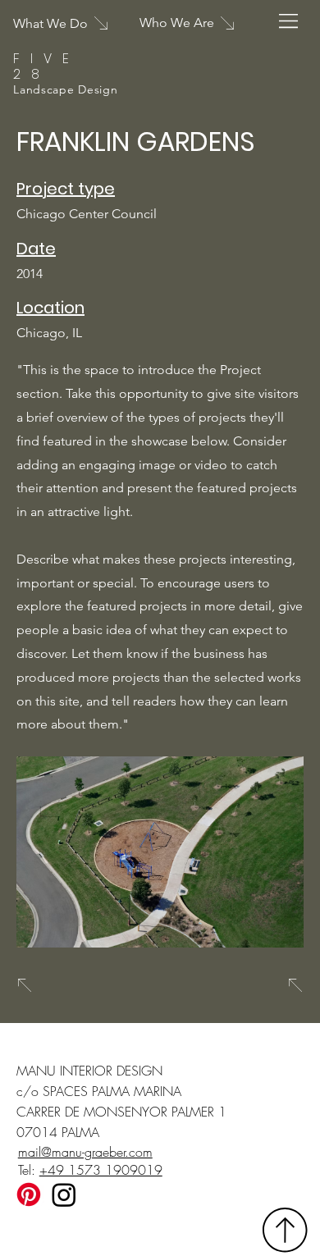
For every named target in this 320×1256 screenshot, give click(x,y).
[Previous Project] (25, 985)
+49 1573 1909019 (100, 1170)
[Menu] (289, 21)
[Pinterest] (28, 1194)
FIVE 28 (46, 66)
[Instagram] (64, 1194)
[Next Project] (295, 985)
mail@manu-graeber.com (85, 1152)
